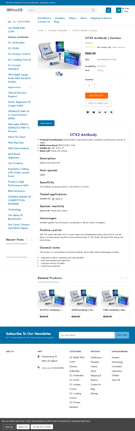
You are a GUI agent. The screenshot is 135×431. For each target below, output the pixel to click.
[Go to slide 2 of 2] (26, 240)
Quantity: (89, 79)
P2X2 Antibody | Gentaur (116, 310)
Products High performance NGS (18, 183)
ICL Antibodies (16, 42)
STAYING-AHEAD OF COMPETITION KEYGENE (19, 200)
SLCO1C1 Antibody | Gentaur (55, 310)
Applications (14, 87)
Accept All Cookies (42, 426)
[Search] (93, 10)
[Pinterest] (111, 112)
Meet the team (17, 137)
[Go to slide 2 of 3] (127, 278)
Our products (15, 163)
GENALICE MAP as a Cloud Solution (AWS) (19, 115)
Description (46, 123)
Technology (14, 209)
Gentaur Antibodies (18, 37)
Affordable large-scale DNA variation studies (19, 78)
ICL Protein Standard (14, 67)
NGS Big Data (16, 142)
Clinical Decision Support (17, 94)
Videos (73, 18)
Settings (9, 426)
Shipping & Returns (101, 18)
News (84, 18)
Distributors (44, 18)
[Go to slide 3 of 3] (122, 278)
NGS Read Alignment (14, 155)
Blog (56, 21)
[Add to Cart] (48, 300)
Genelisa (60, 18)
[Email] (93, 112)
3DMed (115, 375)
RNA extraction (16, 191)
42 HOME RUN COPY (16, 29)
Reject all (23, 426)
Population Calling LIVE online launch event (19, 172)
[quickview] (55, 300)
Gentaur (116, 357)
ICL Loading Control (19, 59)
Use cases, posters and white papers (19, 226)
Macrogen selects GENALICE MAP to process (19, 127)
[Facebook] (87, 112)
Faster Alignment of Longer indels (19, 103)
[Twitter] (105, 112)
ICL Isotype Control (19, 54)
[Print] (99, 112)
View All (116, 380)
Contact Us (44, 21)
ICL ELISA (13, 48)
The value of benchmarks (15, 217)
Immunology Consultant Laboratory (117, 366)
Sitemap (94, 393)
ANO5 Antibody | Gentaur (85, 310)
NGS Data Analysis (18, 148)
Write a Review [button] (118, 47)
